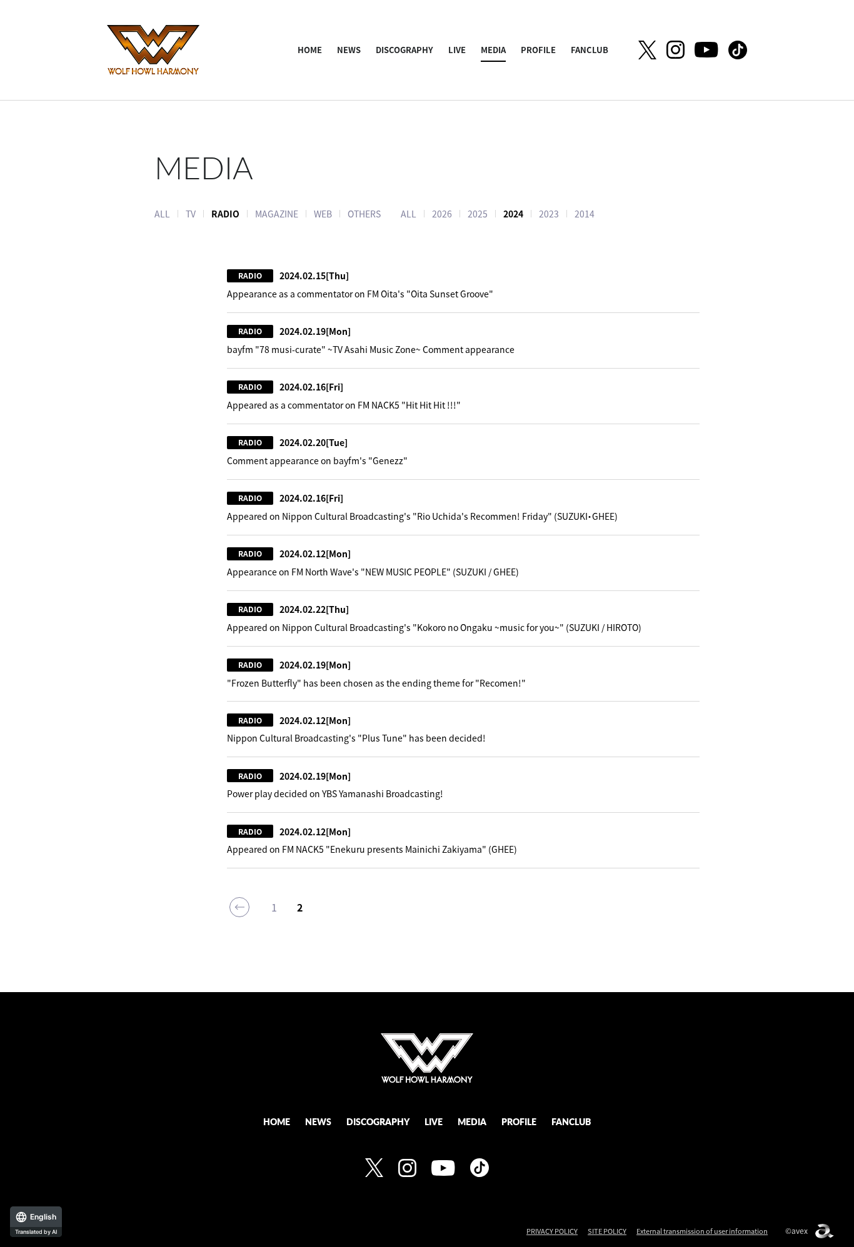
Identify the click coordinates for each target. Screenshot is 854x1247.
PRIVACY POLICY (552, 1231)
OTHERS (364, 213)
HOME (310, 50)
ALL (162, 213)
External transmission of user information (702, 1231)
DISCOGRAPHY (404, 50)
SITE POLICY (607, 1231)
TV (191, 213)
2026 (442, 213)
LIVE (457, 50)
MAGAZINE (276, 213)
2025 (478, 213)
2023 (549, 213)
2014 (585, 213)
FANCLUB (589, 50)
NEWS (349, 50)
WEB (323, 213)
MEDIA (493, 50)
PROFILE (538, 50)
